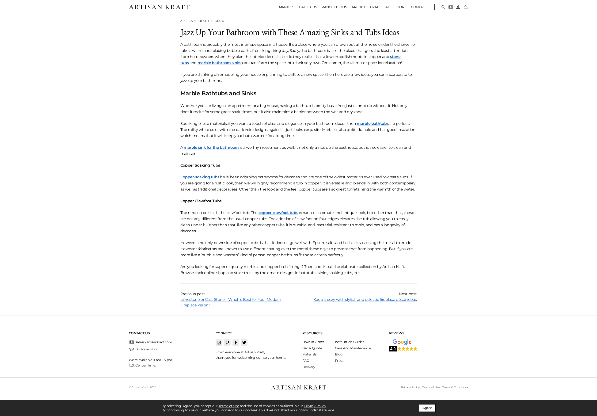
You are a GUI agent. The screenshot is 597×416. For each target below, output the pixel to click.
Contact (419, 7)
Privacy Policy (315, 406)
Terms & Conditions (455, 387)
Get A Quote (312, 348)
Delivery (308, 367)
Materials (309, 354)
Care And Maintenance (353, 348)
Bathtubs (308, 7)
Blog (220, 21)
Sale (388, 7)
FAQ (305, 361)
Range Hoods (334, 7)
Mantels (286, 7)
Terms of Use (229, 406)
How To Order (313, 342)
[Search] (443, 7)
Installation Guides (349, 342)
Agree (427, 408)
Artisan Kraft (195, 21)
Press (339, 361)
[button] (403, 348)
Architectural (365, 7)
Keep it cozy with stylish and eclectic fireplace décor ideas (365, 299)
